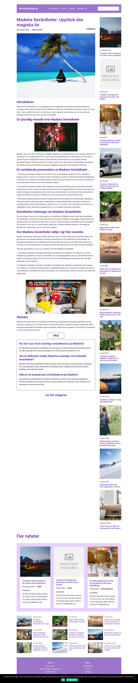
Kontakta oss (82, 9)
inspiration (26, 590)
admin (39, 587)
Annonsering (53, 9)
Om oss (63, 9)
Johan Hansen (37, 30)
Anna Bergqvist (107, 589)
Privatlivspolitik (72, 680)
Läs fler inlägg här (56, 395)
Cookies (72, 9)
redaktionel (90, 29)
